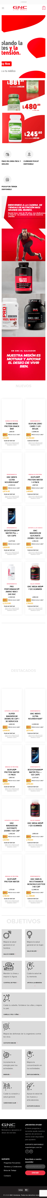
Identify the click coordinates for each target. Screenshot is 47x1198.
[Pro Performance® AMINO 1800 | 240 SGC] (12, 572)
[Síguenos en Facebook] (27, 1151)
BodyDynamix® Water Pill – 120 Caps (11, 533)
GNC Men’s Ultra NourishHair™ (12, 479)
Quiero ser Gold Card (9, 440)
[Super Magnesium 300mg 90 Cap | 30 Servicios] (12, 699)
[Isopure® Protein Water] (12, 864)
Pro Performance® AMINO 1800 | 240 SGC (11, 590)
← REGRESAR (24, 2)
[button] (3, 8)
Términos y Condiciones (13, 1167)
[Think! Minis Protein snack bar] (12, 409)
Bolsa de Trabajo (10, 1170)
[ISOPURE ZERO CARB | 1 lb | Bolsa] (35, 409)
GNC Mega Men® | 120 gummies (35, 587)
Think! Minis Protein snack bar (11, 426)
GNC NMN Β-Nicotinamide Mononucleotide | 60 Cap (36, 883)
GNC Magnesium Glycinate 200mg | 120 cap (35, 534)
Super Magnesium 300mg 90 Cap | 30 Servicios (11, 717)
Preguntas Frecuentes (12, 1163)
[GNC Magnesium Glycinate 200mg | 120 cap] (35, 516)
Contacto (7, 1176)
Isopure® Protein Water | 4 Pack (35, 479)
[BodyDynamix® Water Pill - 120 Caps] (12, 516)
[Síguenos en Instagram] (31, 1151)
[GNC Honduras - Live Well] (23, 8)
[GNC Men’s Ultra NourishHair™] (12, 462)
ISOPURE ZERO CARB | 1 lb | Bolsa (35, 426)
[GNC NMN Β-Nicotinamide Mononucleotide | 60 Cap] (35, 864)
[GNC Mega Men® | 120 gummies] (35, 572)
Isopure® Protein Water (11, 880)
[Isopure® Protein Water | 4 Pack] (35, 462)
